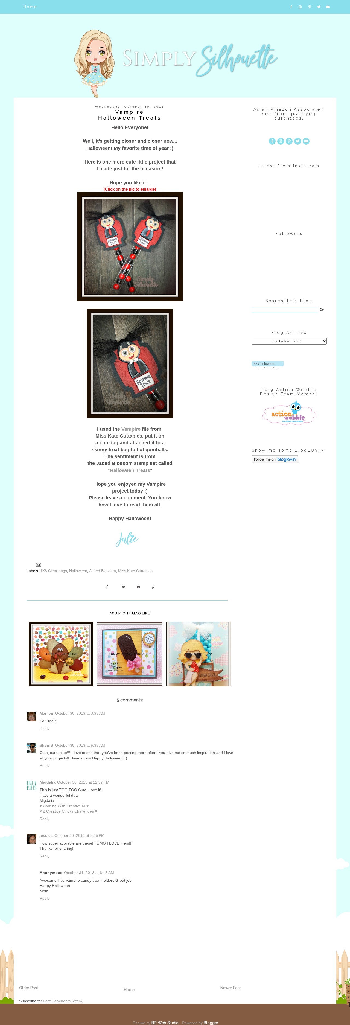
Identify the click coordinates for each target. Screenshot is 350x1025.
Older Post (28, 988)
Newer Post (230, 988)
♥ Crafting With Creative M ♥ (64, 806)
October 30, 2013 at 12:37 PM (83, 782)
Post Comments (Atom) (63, 1001)
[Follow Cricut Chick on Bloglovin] (268, 367)
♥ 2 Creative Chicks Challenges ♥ (68, 811)
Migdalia (48, 782)
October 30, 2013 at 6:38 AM (80, 745)
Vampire (131, 429)
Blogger (211, 1023)
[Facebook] (291, 7)
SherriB (46, 745)
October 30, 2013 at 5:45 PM (79, 835)
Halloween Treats (130, 470)
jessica (46, 835)
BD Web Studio (165, 1023)
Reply (44, 728)
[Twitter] (319, 7)
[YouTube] (328, 7)
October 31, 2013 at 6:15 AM (89, 872)
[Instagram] (301, 7)
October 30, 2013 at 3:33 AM (80, 713)
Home (30, 7)
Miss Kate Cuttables (135, 571)
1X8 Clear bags (53, 571)
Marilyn (46, 713)
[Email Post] (38, 565)
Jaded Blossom (102, 571)
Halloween (78, 571)
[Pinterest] (310, 7)
